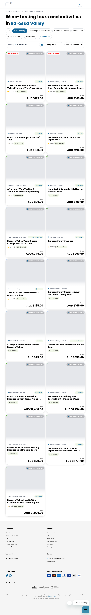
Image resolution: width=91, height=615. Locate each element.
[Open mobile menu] (7, 4)
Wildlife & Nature (61, 30)
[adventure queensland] (44, 587)
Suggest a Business (12, 558)
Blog (7, 538)
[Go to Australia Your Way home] (19, 4)
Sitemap (49, 547)
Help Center (50, 538)
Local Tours (78, 30)
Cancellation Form (52, 541)
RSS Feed (50, 544)
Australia (16, 11)
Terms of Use (10, 547)
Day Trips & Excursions (40, 30)
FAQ (48, 536)
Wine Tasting (41, 11)
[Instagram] (10, 575)
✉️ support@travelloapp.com (56, 558)
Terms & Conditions (12, 536)
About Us (8, 533)
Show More (45, 36)
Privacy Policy (10, 541)
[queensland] (55, 587)
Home (8, 11)
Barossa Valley (27, 11)
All (8, 30)
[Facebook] (7, 575)
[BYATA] (34, 587)
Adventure (30, 36)
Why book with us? (52, 533)
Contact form (51, 561)
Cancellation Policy (12, 544)
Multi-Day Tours (14, 36)
